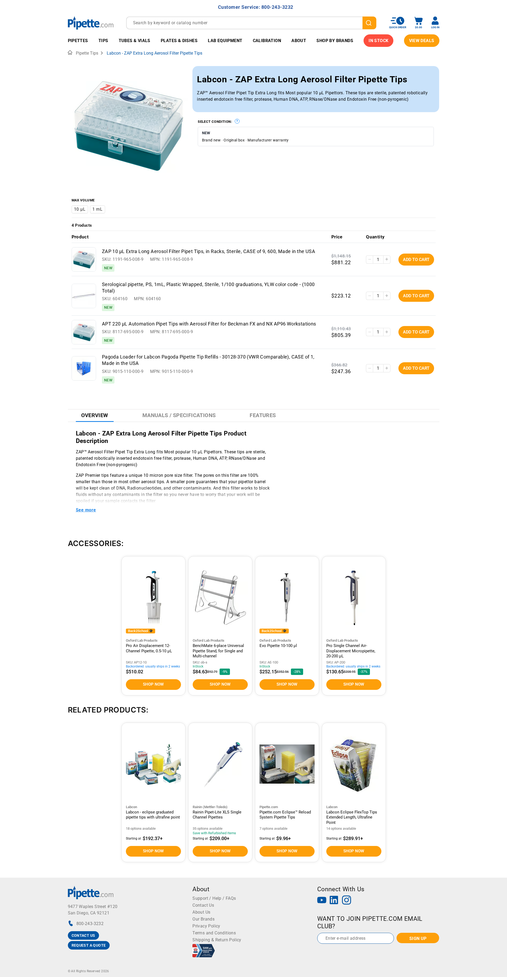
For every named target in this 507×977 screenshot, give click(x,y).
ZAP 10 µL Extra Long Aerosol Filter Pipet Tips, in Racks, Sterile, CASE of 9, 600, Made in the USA (208, 251)
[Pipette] (90, 23)
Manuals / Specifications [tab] (179, 415)
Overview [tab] (94, 415)
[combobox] (251, 23)
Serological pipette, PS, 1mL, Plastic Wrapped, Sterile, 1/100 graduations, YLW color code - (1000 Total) (208, 288)
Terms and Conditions (214, 932)
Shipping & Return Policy (216, 939)
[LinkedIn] (334, 900)
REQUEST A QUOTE (89, 945)
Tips (103, 40)
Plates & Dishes (179, 40)
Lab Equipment (225, 40)
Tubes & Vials (134, 40)
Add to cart (416, 259)
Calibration (267, 40)
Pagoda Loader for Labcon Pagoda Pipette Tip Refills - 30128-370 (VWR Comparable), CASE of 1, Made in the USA (208, 360)
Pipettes (78, 40)
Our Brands (203, 919)
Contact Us (203, 905)
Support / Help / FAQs (214, 898)
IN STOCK (378, 40)
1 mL (97, 209)
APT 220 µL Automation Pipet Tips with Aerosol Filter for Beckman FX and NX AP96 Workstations (209, 324)
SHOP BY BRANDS (334, 40)
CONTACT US (83, 935)
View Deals (421, 40)
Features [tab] (263, 415)
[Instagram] (346, 900)
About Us (201, 912)
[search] (369, 23)
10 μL (80, 209)
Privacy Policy (206, 926)
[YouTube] (321, 900)
